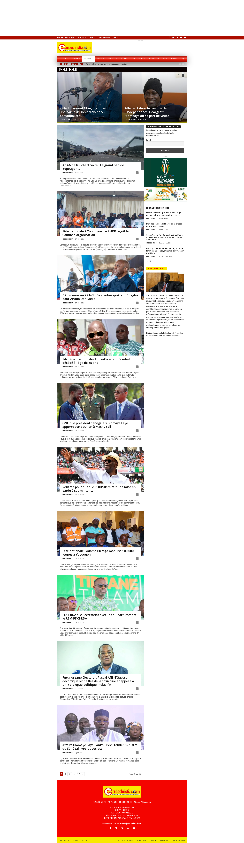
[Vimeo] (177, 37)
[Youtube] (185, 37)
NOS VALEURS (164, 840)
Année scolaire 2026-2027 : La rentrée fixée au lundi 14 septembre (110, 64)
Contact (93, 37)
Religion (75, 59)
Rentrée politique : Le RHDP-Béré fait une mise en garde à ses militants (99, 489)
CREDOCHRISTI (65, 119)
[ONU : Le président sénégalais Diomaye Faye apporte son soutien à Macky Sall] (100, 407)
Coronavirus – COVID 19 (108, 37)
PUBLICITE (153, 840)
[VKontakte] (181, 37)
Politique (87, 59)
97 (78, 774)
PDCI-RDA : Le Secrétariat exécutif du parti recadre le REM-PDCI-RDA (99, 616)
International (154, 59)
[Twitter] (173, 37)
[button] (183, 59)
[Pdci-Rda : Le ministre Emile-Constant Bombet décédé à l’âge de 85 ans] (100, 343)
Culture (124, 59)
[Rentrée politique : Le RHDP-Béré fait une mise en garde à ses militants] (100, 476)
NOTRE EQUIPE (142, 840)
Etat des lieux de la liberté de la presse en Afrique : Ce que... (164, 224)
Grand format (138, 59)
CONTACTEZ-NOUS (178, 840)
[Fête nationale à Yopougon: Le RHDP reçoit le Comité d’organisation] (100, 223)
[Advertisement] (76, 18)
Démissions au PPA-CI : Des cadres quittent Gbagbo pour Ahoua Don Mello (100, 297)
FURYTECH (92, 840)
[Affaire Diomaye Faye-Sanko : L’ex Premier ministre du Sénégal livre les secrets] (100, 732)
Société (99, 59)
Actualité (65, 59)
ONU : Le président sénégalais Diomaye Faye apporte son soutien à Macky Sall (95, 425)
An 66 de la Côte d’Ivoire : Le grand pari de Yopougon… (93, 167)
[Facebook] (169, 37)
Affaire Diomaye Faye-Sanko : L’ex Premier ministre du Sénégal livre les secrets (99, 747)
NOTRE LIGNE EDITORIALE (125, 840)
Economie (111, 59)
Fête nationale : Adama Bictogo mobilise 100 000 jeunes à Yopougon (98, 552)
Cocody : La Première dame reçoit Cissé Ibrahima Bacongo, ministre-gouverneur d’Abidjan (165, 250)
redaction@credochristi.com (129, 823)
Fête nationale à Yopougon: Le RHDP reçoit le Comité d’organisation (95, 233)
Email (148, 140)
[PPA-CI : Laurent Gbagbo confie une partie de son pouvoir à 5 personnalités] (89, 97)
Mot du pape (83, 37)
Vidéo (165, 59)
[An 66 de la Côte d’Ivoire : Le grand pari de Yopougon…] (100, 149)
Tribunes (174, 59)
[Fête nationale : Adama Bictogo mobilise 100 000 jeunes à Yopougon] (100, 540)
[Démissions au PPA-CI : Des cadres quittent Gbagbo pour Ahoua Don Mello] (100, 285)
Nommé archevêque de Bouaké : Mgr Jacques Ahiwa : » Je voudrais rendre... (163, 213)
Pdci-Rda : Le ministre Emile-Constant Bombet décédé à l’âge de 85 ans (96, 361)
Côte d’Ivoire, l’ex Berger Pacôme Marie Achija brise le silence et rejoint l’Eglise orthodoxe (164, 237)
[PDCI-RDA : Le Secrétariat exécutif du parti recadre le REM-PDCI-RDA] (100, 604)
